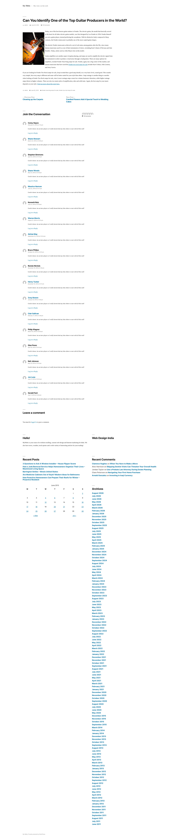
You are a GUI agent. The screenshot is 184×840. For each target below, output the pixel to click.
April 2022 (96, 645)
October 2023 (98, 593)
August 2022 (97, 634)
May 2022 (96, 642)
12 (45, 502)
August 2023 (97, 598)
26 (46, 511)
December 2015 (99, 716)
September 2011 (99, 815)
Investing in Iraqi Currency (121, 475)
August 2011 (97, 818)
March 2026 (97, 508)
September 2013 (99, 745)
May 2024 (96, 572)
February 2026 (98, 511)
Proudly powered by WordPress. (36, 834)
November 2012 (99, 774)
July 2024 (96, 566)
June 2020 (96, 710)
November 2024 (99, 555)
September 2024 (99, 560)
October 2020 (98, 698)
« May (35, 516)
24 (27, 511)
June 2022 (96, 640)
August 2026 (97, 493)
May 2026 (96, 502)
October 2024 (98, 557)
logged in (34, 422)
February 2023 (98, 616)
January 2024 (98, 584)
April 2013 (96, 760)
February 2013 (98, 766)
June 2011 (96, 824)
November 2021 (99, 660)
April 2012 (96, 795)
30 (83, 511)
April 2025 (96, 540)
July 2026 (96, 496)
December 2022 (99, 622)
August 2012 (97, 783)
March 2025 (97, 543)
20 (55, 507)
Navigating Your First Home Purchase (124, 472)
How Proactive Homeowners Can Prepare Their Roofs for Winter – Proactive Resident (51, 478)
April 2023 (96, 610)
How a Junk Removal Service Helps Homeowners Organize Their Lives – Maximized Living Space (54, 468)
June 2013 (96, 754)
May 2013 (96, 757)
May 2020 (96, 713)
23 (83, 507)
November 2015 (99, 719)
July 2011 (96, 821)
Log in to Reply (33, 133)
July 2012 (96, 786)
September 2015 (99, 724)
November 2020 (99, 695)
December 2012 (99, 771)
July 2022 (96, 637)
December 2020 (99, 692)
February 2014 (98, 730)
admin (26, 25)
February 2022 (98, 651)
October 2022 (98, 628)
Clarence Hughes (99, 464)
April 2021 (96, 681)
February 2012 (98, 801)
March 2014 (97, 727)
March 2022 (97, 648)
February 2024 (98, 581)
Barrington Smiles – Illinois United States (40, 472)
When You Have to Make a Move (124, 464)
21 (64, 507)
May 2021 (96, 678)
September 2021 (99, 666)
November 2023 (99, 590)
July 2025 (96, 531)
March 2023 (97, 613)
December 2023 (99, 587)
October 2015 (98, 722)
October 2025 (98, 522)
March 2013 (97, 763)
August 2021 (97, 669)
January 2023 (98, 619)
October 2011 (98, 812)
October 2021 (98, 663)
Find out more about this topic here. (48, 84)
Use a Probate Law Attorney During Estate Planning (129, 469)
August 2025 (97, 528)
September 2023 (99, 596)
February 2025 (98, 546)
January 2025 (98, 549)
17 (27, 507)
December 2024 (99, 552)
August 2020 (98, 704)
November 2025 (99, 519)
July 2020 (96, 707)
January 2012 (98, 804)
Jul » (74, 516)
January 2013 (98, 768)
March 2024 (97, 578)
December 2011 (99, 807)
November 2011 (99, 809)
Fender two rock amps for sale (78, 65)
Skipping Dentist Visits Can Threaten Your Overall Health (131, 467)
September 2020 (99, 701)
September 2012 (99, 780)
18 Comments (46, 25)
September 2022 (99, 631)
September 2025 (99, 525)
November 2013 (99, 739)
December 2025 (99, 516)
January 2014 (98, 733)
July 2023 (96, 601)
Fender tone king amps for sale (50, 90)
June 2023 (96, 604)
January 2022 (98, 654)
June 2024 (96, 569)
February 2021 (98, 686)
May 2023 (96, 607)
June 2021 (96, 675)
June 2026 (96, 499)
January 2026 (98, 513)
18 (36, 507)
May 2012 (96, 792)
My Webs (26, 6)
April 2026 (96, 505)
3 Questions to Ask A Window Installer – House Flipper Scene (49, 464)
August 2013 (97, 748)
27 (55, 511)
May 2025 (96, 537)
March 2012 (97, 798)
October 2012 (98, 777)
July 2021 (96, 672)
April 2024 (96, 575)
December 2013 (99, 736)
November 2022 (99, 625)
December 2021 (99, 657)
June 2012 (96, 789)
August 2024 (98, 563)
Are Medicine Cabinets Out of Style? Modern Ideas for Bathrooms (51, 475)
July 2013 (96, 751)
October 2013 (98, 742)
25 (36, 511)
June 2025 (96, 534)
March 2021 (97, 683)
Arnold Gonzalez (99, 475)
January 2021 (98, 689)
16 (82, 502)
